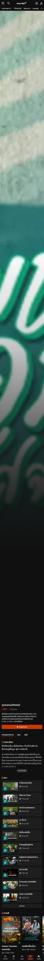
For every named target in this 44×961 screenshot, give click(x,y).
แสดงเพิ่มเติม (22, 770)
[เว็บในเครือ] (3, 3)
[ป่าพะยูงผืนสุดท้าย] (10, 848)
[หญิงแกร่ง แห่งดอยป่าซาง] (10, 861)
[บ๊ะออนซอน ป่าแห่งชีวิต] (10, 885)
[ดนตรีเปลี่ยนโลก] (31, 929)
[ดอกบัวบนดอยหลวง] (10, 811)
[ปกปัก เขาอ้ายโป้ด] (10, 898)
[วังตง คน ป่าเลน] (10, 799)
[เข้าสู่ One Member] (41, 3)
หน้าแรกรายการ (8, 734)
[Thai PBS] (22, 3)
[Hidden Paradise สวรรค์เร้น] (11, 929)
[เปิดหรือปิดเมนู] (36, 3)
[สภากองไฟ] (10, 873)
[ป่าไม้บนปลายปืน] (10, 786)
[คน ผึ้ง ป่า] (10, 823)
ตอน (19, 734)
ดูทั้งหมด (22, 906)
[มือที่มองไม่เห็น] (10, 836)
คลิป (26, 734)
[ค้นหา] (8, 3)
